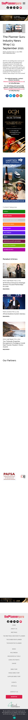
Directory (14, 669)
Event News (8, 215)
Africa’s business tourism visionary (14, 314)
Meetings (14, 632)
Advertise (14, 696)
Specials (14, 686)
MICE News (7, 228)
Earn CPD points (14, 660)
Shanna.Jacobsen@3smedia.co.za (13, 81)
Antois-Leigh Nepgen (8, 280)
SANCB (14, 663)
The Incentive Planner (14, 643)
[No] (26, 714)
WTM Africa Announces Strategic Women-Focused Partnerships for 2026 (14, 284)
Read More (6, 289)
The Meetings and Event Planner (14, 636)
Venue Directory (14, 673)
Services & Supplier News (12, 241)
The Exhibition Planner (14, 639)
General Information (11, 220)
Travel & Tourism (9, 245)
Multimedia (9, 53)
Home (14, 625)
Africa (6, 211)
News (13, 53)
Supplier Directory (14, 676)
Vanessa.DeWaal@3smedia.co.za (14, 89)
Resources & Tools (14, 656)
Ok (14, 717)
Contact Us (14, 692)
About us (14, 628)
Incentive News (9, 224)
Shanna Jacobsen (7, 51)
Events (14, 682)
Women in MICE (8, 249)
